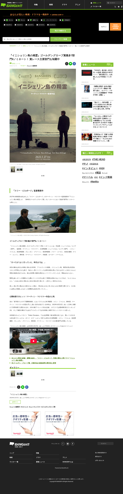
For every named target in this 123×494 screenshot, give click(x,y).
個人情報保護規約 (100, 452)
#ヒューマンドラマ (34, 407)
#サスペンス (24, 407)
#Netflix (94, 181)
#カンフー (85, 182)
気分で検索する (60, 31)
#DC (96, 177)
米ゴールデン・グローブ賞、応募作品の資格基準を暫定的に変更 (34, 363)
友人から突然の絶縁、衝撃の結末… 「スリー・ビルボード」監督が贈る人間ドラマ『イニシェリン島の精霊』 (43, 359)
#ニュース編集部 (32, 65)
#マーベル (87, 177)
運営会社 (97, 456)
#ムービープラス (88, 173)
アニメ (77, 5)
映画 (51, 5)
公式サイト (15, 402)
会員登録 (115, 26)
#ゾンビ (105, 173)
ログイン (104, 26)
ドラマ (64, 5)
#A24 (101, 168)
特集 (36, 5)
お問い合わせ (99, 460)
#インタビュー (90, 168)
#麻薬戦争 (86, 159)
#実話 (98, 172)
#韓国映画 (93, 164)
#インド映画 (105, 177)
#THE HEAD (98, 159)
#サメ (85, 163)
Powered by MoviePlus (61, 468)
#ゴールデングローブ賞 (48, 407)
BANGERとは (68, 462)
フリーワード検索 (60, 39)
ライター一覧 (97, 6)
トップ (12, 453)
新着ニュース (97, 3)
